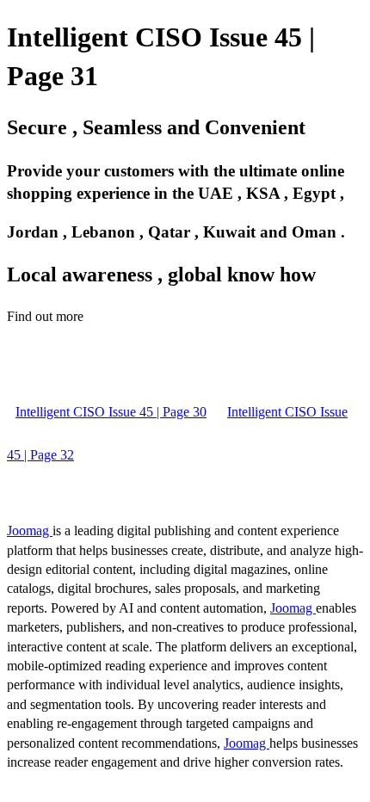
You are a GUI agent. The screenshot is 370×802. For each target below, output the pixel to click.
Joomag (29, 530)
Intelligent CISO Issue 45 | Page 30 (111, 411)
